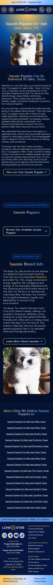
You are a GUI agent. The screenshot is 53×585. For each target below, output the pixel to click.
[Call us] (42, 10)
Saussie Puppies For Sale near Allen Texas (26, 421)
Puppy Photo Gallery (36, 532)
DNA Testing (33, 571)
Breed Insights (34, 549)
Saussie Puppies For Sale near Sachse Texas (26, 464)
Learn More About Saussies (22, 341)
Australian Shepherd (35, 277)
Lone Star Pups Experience (39, 526)
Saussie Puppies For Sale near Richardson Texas (26, 446)
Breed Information (35, 545)
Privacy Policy (40, 581)
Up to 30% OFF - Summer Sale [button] (26, 2)
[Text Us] (49, 10)
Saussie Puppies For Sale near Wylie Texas (26, 458)
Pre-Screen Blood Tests (37, 565)
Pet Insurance (33, 562)
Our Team (32, 538)
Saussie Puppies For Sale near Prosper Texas (26, 477)
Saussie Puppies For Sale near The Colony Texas (26, 471)
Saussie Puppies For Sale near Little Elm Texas (26, 501)
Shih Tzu (14, 279)
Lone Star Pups (9, 519)
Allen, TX (35, 519)
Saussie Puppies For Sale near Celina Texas (26, 507)
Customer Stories (35, 535)
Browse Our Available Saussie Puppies (23, 231)
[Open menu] (4, 10)
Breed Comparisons (36, 552)
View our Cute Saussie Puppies (25, 172)
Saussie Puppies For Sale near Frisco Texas (26, 452)
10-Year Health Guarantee (38, 559)
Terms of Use (40, 579)
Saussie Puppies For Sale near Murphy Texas (26, 434)
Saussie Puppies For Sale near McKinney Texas (26, 440)
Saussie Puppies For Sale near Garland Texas (26, 483)
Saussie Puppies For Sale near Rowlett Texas (26, 489)
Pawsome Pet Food (36, 568)
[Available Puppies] (11, 10)
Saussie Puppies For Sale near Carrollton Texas (26, 495)
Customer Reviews (35, 529)
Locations (23, 519)
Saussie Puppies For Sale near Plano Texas (26, 428)
